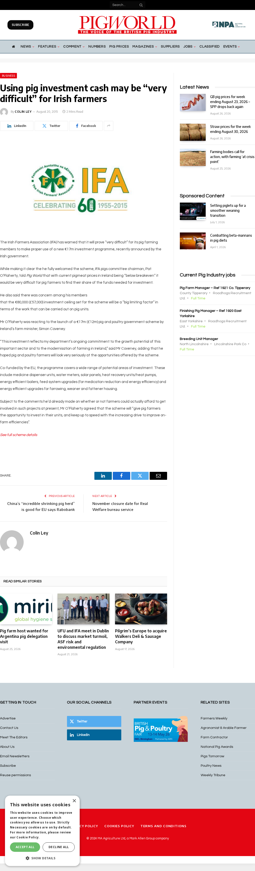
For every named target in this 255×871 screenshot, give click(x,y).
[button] (42, 858)
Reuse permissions (15, 775)
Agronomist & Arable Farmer (224, 728)
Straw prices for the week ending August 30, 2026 (230, 129)
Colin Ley (23, 111)
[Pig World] (127, 24)
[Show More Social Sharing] (108, 126)
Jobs (188, 46)
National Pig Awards (217, 747)
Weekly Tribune (213, 775)
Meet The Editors (13, 737)
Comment (72, 46)
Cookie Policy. (28, 837)
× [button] (74, 801)
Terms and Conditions (163, 826)
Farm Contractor (214, 737)
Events (230, 46)
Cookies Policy (119, 826)
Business (8, 75)
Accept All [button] (25, 847)
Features (47, 46)
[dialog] (42, 831)
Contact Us (9, 728)
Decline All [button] (59, 847)
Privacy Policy (83, 826)
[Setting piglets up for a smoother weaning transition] (193, 211)
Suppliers (170, 46)
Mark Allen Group (142, 838)
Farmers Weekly (214, 718)
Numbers (97, 46)
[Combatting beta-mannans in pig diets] (193, 241)
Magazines (143, 46)
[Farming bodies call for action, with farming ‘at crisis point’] (193, 157)
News (26, 46)
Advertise (8, 718)
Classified (209, 46)
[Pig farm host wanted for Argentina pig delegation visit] (26, 609)
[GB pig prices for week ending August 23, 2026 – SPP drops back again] (193, 102)
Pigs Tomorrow (212, 756)
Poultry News (211, 765)
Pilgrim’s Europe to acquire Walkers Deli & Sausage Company (141, 636)
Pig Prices (119, 46)
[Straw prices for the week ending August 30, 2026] (193, 132)
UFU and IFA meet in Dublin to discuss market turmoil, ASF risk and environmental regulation (83, 639)
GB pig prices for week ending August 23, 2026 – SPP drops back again (230, 102)
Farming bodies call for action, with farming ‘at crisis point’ (232, 157)
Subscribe (20, 25)
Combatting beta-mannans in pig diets (231, 237)
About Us (7, 747)
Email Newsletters (14, 756)
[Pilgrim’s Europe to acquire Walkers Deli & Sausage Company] (141, 609)
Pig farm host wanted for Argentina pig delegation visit (24, 636)
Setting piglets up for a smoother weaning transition (228, 210)
